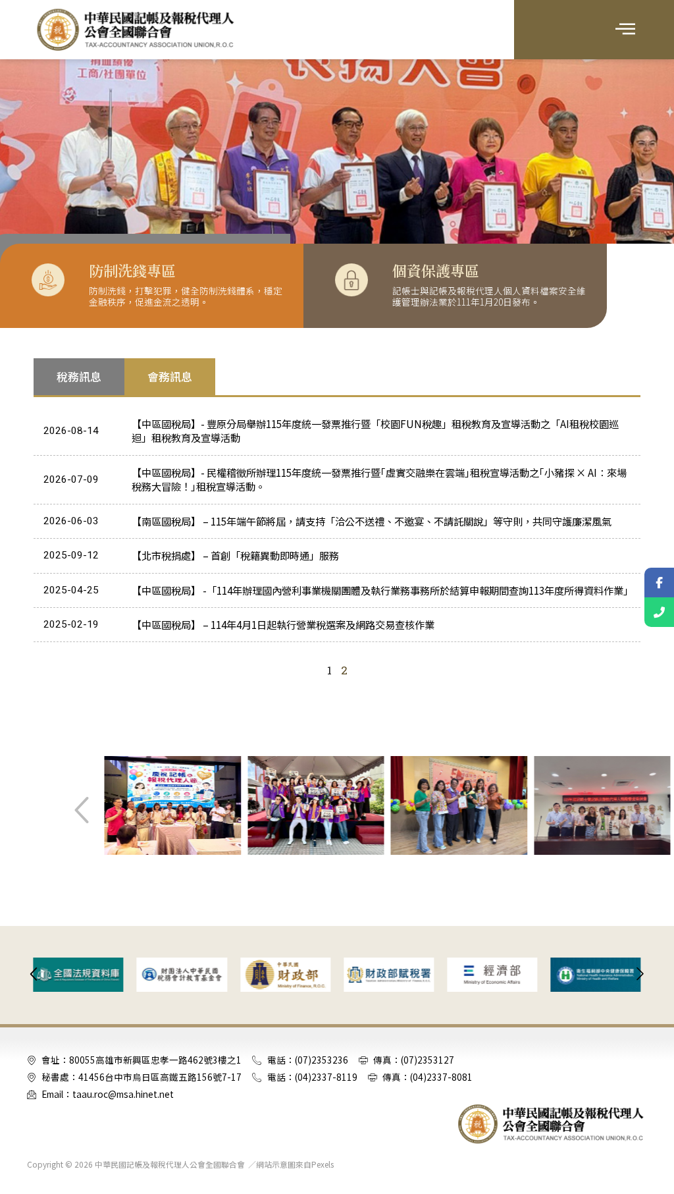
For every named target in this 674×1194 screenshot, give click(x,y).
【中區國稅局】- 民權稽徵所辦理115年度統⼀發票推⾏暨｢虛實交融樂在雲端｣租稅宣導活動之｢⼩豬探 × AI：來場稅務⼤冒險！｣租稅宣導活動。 (379, 479)
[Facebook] (659, 582)
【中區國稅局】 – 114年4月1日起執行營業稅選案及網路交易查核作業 (283, 624)
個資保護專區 (435, 270)
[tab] (79, 376)
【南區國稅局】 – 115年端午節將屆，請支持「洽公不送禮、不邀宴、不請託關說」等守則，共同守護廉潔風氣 (371, 521)
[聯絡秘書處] (659, 612)
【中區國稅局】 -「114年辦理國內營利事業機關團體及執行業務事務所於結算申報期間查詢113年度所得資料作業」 (382, 590)
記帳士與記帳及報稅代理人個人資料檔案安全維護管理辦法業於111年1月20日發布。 (489, 296)
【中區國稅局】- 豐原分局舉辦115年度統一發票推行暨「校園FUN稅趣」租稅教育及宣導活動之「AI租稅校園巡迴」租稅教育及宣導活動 (375, 430)
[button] (625, 29)
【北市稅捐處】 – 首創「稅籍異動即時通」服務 (235, 555)
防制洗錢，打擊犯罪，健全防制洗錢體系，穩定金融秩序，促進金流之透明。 (185, 296)
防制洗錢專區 (132, 270)
